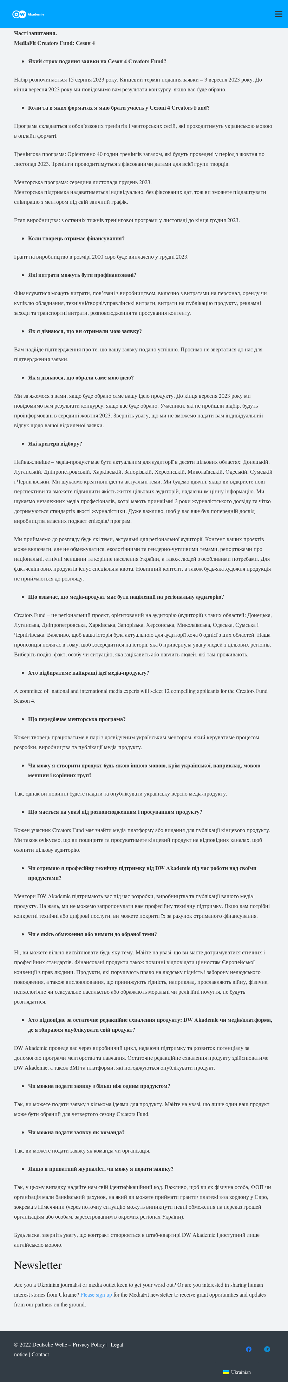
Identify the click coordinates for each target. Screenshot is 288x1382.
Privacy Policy (89, 1344)
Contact (40, 1354)
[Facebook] (249, 1349)
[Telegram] (267, 1349)
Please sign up (96, 1294)
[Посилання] (28, 14)
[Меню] (279, 14)
